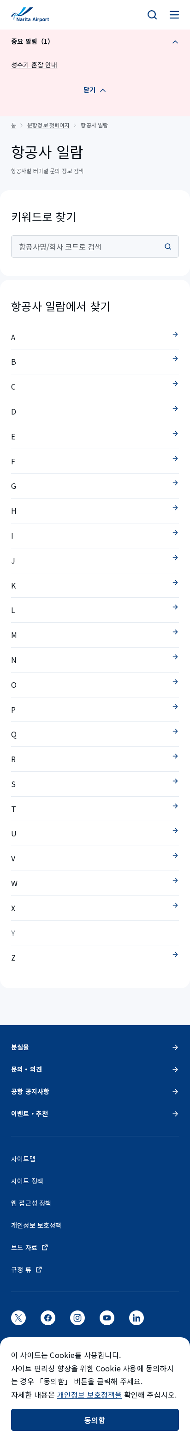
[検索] (152, 15)
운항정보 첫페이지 (48, 125)
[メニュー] (174, 15)
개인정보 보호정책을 (89, 1394)
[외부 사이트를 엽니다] (18, 1321)
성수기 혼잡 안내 (34, 64)
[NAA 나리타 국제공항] (30, 14)
